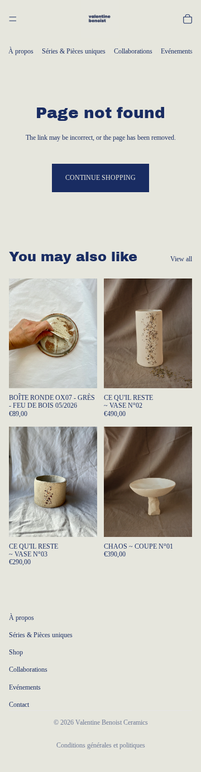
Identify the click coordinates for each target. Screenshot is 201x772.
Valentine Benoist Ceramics (111, 722)
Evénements (177, 51)
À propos (21, 51)
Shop (16, 652)
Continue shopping (100, 178)
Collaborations (133, 51)
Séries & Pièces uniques (74, 51)
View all (181, 259)
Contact (19, 705)
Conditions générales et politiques (100, 745)
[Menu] (13, 19)
